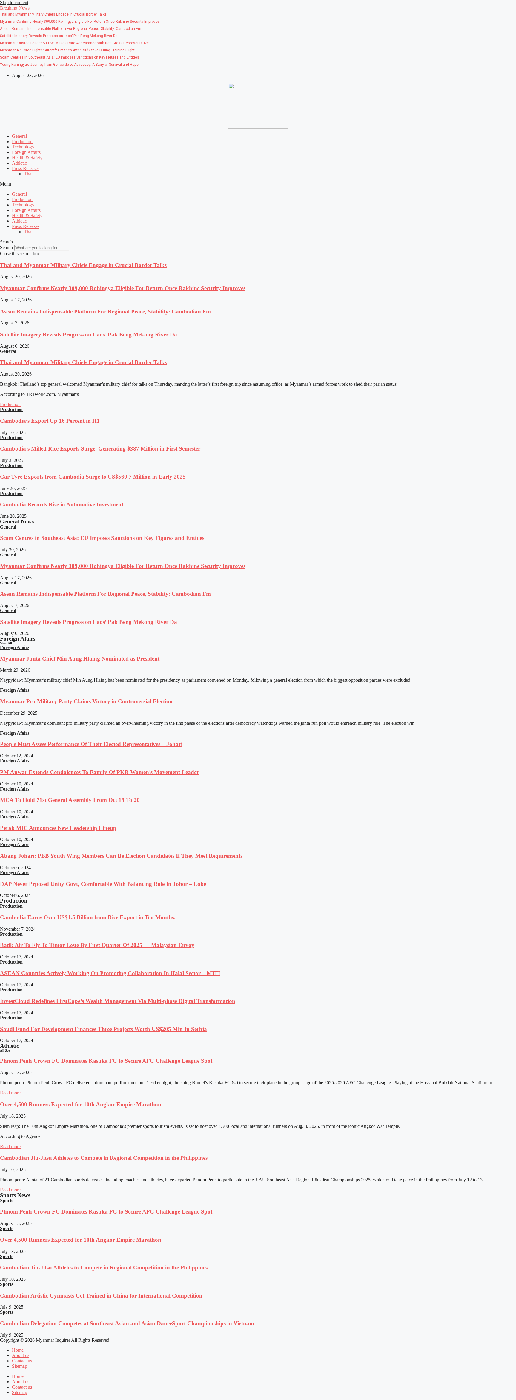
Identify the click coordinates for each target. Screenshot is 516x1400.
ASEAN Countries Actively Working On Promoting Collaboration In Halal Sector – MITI (110, 973)
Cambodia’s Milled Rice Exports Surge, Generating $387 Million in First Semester (100, 448)
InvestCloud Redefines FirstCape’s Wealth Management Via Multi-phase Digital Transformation (117, 1001)
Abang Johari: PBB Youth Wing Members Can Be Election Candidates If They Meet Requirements (121, 856)
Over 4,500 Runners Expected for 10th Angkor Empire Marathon (80, 1104)
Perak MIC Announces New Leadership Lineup (58, 828)
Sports (6, 1200)
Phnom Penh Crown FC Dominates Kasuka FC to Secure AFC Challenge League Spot (106, 1061)
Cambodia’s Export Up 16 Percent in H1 (50, 421)
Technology (23, 146)
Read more (10, 1092)
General (19, 136)
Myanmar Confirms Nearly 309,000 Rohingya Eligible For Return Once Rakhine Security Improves (122, 288)
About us (20, 1355)
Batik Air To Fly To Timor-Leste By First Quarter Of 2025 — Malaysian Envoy (97, 945)
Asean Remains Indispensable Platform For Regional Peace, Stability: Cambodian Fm (105, 311)
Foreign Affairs (26, 152)
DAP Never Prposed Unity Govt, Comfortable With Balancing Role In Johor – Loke (103, 884)
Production (22, 141)
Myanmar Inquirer (53, 1340)
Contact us (22, 1360)
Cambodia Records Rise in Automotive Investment (61, 504)
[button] (15, 7)
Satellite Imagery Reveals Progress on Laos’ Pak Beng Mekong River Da (88, 334)
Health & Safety (27, 157)
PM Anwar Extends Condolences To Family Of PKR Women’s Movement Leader (99, 772)
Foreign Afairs (14, 647)
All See (5, 1050)
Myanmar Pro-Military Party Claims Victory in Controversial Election (86, 701)
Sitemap (19, 1366)
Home (18, 1349)
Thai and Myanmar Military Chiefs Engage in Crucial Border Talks (83, 265)
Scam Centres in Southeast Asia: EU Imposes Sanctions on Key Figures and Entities (102, 538)
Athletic (19, 163)
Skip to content (14, 2)
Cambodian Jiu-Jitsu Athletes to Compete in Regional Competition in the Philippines (104, 1158)
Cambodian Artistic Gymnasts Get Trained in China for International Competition (101, 1295)
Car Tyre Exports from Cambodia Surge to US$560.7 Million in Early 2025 (93, 477)
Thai (28, 173)
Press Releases (25, 168)
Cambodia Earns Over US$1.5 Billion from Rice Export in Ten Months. (88, 917)
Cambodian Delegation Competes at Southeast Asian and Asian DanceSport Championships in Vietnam (127, 1323)
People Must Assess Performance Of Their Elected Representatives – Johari (91, 744)
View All (6, 643)
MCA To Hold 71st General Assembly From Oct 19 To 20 (70, 800)
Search (6, 247)
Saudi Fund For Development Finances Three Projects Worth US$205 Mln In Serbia (103, 1029)
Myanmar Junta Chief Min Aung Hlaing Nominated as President (79, 658)
